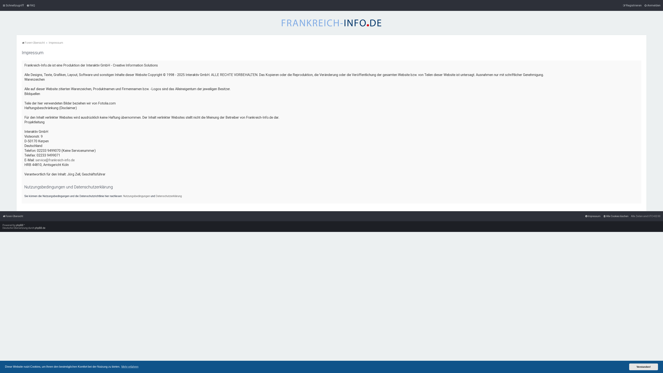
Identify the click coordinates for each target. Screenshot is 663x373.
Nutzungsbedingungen (136, 196)
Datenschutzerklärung (169, 196)
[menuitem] (31, 5)
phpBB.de (40, 228)
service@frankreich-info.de (55, 160)
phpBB (19, 225)
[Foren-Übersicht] (331, 23)
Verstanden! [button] (644, 366)
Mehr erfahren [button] (129, 366)
